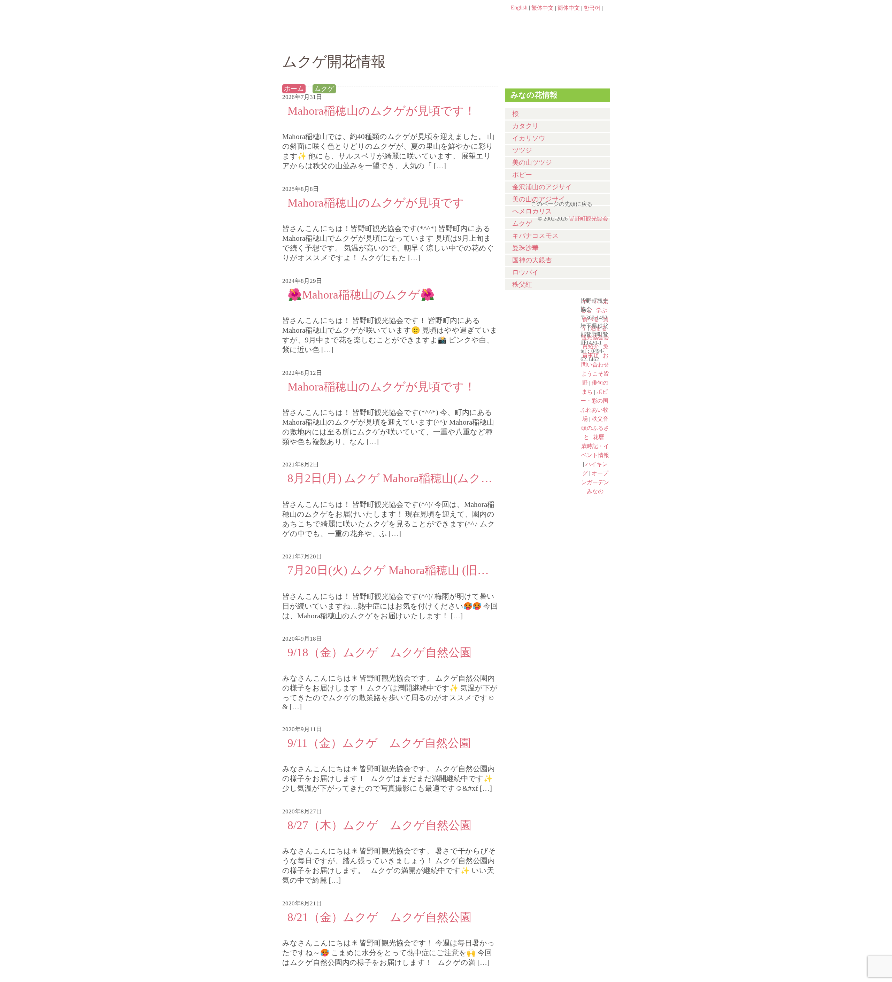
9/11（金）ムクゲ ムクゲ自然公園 (379, 742)
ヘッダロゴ (329, 17)
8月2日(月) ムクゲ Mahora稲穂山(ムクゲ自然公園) (390, 478)
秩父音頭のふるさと (538, 460)
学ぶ (413, 40)
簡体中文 (569, 8)
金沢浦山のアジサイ (542, 187)
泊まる (582, 40)
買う (526, 40)
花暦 (538, 371)
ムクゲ (324, 88)
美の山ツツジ (532, 162)
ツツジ (522, 150)
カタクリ (525, 126)
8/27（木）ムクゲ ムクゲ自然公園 (379, 825)
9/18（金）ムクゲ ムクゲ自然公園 (379, 652)
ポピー (522, 174)
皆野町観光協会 (588, 219)
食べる (469, 40)
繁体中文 (542, 8)
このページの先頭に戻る (603, 202)
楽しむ (357, 40)
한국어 (592, 8)
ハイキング (538, 490)
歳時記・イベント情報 (538, 401)
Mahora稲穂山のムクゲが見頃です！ (381, 110)
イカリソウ (528, 138)
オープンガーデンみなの (538, 520)
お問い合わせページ (570, 21)
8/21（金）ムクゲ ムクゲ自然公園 (379, 917)
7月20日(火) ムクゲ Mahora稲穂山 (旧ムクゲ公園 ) (390, 570)
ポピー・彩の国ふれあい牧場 (538, 430)
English (519, 7)
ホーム (305, 40)
